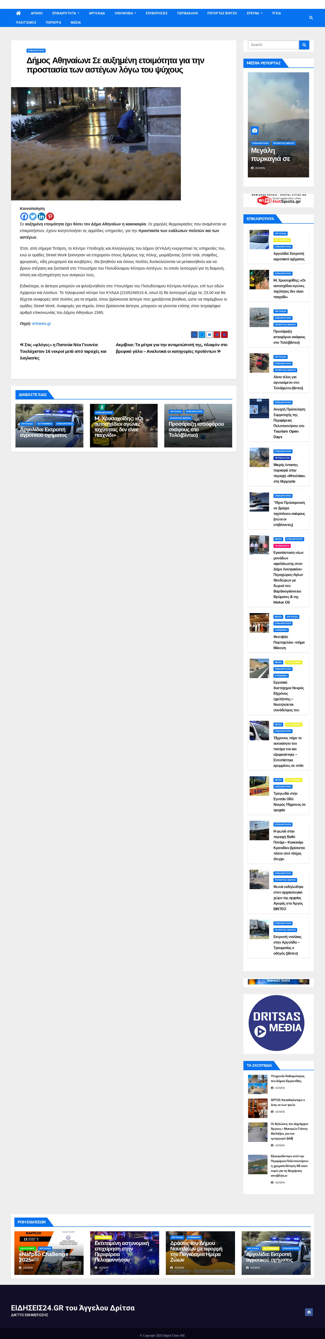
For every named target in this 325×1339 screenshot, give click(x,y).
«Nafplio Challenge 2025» (43, 1257)
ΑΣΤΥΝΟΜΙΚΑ (44, 423)
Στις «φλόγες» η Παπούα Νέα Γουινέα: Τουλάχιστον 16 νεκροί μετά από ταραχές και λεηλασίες (63, 351)
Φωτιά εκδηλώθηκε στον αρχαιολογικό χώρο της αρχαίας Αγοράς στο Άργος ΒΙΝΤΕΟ (288, 898)
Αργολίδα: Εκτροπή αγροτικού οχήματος (43, 432)
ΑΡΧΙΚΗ (37, 13)
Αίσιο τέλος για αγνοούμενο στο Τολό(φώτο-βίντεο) (288, 382)
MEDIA (76, 22)
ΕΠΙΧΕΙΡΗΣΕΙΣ (157, 13)
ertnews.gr (41, 323)
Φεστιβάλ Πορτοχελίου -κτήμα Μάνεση (289, 642)
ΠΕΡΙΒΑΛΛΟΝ (187, 13)
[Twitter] (33, 216)
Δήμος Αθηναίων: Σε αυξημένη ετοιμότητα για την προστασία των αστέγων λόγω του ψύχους (115, 65)
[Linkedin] (41, 216)
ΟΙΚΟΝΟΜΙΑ (124, 13)
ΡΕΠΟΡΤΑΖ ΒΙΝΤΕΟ (222, 13)
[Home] (18, 13)
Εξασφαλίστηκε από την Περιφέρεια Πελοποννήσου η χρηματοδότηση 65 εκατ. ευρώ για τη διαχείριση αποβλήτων (289, 1166)
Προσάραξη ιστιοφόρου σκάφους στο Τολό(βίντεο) (196, 429)
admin (260, 168)
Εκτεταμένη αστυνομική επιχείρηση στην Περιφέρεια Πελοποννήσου (122, 1251)
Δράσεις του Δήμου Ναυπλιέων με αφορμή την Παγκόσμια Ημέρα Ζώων (196, 1251)
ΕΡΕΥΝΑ (253, 13)
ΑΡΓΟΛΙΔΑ (97, 13)
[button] (311, 18)
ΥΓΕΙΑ (276, 13)
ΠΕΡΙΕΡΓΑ (53, 22)
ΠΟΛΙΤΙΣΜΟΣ (26, 22)
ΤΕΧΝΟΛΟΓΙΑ (282, 546)
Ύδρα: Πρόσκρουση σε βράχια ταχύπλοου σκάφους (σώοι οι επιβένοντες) (289, 514)
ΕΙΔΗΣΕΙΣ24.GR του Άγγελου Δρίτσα (73, 1307)
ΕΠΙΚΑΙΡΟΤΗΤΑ (64, 13)
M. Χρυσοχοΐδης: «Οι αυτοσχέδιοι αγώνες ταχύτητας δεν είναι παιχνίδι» (118, 426)
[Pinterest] (50, 216)
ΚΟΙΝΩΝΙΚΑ (281, 630)
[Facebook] (24, 216)
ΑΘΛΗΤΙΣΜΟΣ (27, 1248)
